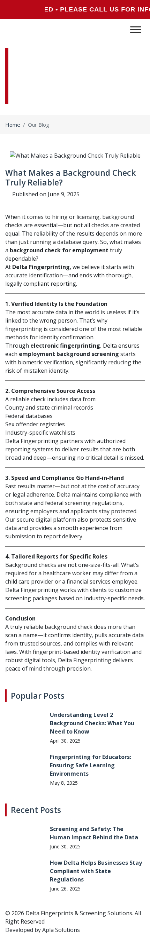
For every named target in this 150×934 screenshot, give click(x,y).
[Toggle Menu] (135, 29)
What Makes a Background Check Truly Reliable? (70, 177)
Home (12, 124)
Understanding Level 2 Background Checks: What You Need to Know (92, 723)
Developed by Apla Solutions (42, 930)
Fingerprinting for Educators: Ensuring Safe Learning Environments (90, 765)
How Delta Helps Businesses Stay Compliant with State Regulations (96, 871)
